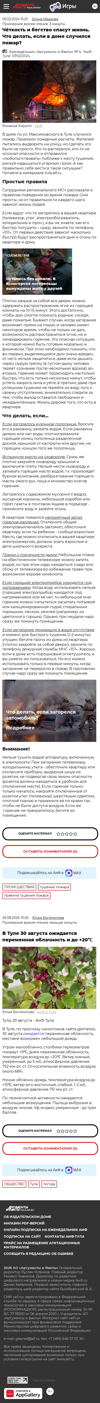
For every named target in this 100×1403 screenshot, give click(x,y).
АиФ (39, 126)
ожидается (33, 1033)
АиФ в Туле (47, 1012)
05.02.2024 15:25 (15, 19)
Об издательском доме (27, 1217)
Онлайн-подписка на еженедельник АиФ (45, 1230)
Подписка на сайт (22, 1236)
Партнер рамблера (44, 1380)
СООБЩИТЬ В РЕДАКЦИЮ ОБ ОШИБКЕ (38, 1254)
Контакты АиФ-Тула (64, 1236)
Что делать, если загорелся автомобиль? (41, 715)
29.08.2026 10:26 (15, 918)
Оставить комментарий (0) (50, 851)
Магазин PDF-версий (24, 1223)
